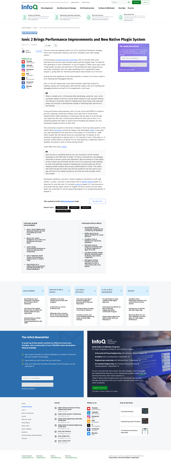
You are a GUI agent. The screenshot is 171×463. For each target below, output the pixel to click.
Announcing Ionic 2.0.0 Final (66, 60)
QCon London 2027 (64, 441)
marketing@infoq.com (71, 457)
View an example (29, 348)
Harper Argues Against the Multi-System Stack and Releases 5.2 (111, 318)
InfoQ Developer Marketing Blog (31, 435)
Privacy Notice (113, 457)
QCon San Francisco (64, 431)
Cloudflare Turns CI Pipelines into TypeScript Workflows (93, 241)
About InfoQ (25, 426)
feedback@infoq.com (28, 457)
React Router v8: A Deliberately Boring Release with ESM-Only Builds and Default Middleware (36, 267)
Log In (24, 410)
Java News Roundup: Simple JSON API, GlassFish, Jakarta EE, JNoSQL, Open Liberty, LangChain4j (94, 255)
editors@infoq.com (56, 457)
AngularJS (85, 207)
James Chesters (28, 51)
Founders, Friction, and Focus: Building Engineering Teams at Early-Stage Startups (85, 317)
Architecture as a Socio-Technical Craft (58, 307)
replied (63, 147)
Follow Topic (97, 201)
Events (131, 8)
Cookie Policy (135, 457)
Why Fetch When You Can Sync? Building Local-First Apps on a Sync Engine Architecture (137, 317)
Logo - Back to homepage (30, 7)
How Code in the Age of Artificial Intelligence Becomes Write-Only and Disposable (84, 301)
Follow (39, 51)
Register (136, 2)
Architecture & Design (66, 8)
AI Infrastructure (87, 8)
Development (47, 8)
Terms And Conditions (124, 457)
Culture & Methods (106, 8)
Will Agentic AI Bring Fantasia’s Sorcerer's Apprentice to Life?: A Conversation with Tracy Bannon (93, 263)
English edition (75, 2)
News (35, 27)
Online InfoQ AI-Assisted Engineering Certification (70, 426)
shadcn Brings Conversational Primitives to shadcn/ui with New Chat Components (36, 249)
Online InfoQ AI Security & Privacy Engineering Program (69, 408)
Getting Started (88, 182)
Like (49, 45)
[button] (133, 65)
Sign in (145, 2)
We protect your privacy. (127, 69)
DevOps (122, 8)
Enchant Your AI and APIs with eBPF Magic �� (137, 309)
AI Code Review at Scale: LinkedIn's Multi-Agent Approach (110, 300)
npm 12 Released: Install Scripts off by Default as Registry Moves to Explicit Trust (35, 258)
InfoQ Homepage (26, 27)
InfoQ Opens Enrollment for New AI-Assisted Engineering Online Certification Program (112, 309)
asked (92, 130)
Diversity (24, 438)
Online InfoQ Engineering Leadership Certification (70, 419)
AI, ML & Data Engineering (107, 291)
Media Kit (24, 432)
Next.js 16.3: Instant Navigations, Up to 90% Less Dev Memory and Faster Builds (36, 240)
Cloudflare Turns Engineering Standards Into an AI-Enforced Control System (138, 301)
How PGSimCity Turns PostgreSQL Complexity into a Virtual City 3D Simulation (94, 229)
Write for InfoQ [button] (86, 2)
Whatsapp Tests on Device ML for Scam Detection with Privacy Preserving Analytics (59, 315)
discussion (58, 130)
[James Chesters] (23, 51)
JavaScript (74, 207)
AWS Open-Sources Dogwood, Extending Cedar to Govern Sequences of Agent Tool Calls (93, 247)
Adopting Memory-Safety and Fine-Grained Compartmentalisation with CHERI (33, 320)
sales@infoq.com (41, 457)
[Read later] (55, 46)
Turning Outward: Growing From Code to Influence (84, 309)
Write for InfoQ (26, 419)
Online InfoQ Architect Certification (69, 414)
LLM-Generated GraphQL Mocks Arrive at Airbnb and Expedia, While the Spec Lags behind (33, 311)
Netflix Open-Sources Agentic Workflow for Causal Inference (94, 235)
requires (78, 184)
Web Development (29, 32)
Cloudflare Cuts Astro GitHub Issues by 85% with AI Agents (59, 300)
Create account (27, 406)
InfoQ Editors (26, 422)
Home (23, 403)
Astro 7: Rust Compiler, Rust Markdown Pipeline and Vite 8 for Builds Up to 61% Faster (36, 232)
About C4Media (26, 429)
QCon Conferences (28, 413)
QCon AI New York (63, 436)
